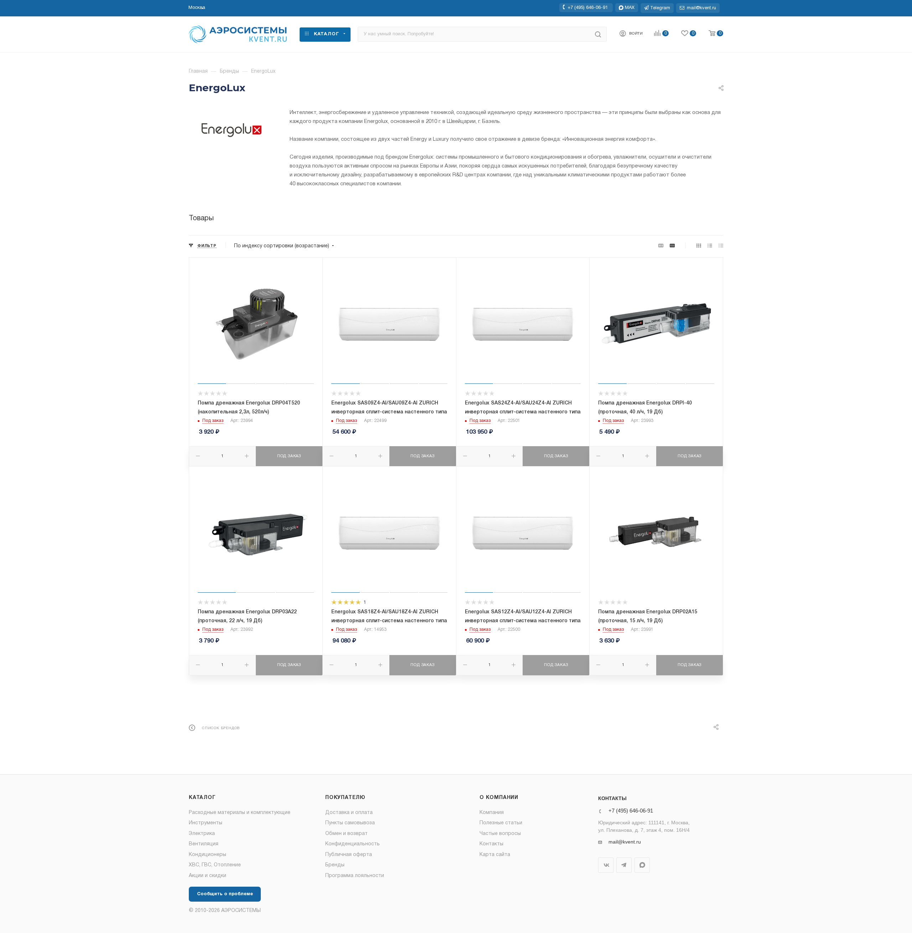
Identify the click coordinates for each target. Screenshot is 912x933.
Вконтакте (605, 865)
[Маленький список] (661, 246)
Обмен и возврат (346, 833)
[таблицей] (721, 246)
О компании (499, 797)
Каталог (202, 797)
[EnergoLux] (231, 130)
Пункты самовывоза (350, 823)
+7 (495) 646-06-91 (588, 7)
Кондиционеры (207, 854)
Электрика (202, 833)
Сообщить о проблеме (225, 894)
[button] (196, 7)
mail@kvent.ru (624, 842)
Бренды (334, 865)
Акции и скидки (207, 875)
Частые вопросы (500, 833)
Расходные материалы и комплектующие (239, 812)
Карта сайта (495, 854)
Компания (492, 812)
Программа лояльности (354, 875)
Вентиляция (203, 844)
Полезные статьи (501, 823)
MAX (642, 865)
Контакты (491, 844)
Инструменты (205, 823)
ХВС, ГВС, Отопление (215, 865)
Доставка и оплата (349, 812)
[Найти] (598, 34)
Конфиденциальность (352, 844)
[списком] (710, 246)
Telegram (624, 865)
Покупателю (345, 797)
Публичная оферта (348, 854)
